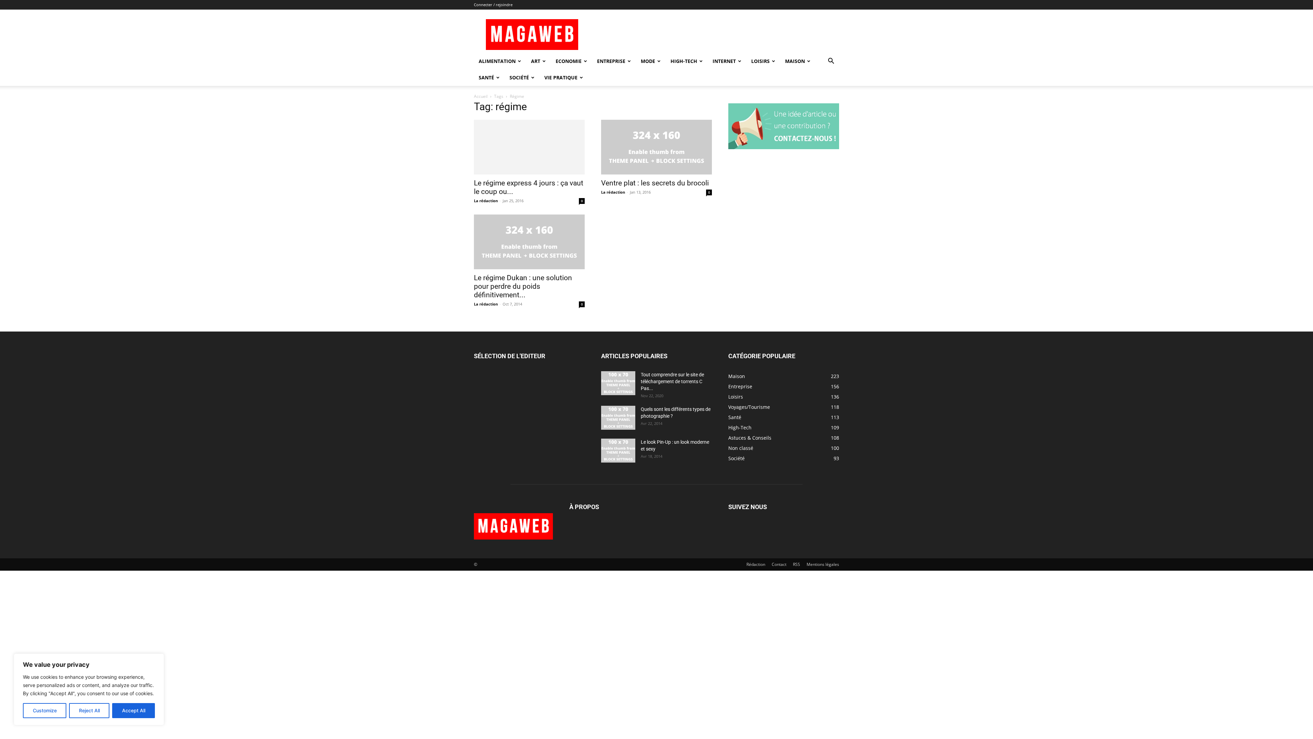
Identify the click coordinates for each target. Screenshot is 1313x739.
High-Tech (684, 61)
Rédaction (755, 564)
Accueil (481, 96)
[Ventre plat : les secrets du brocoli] (656, 147)
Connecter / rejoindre (493, 4)
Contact (779, 564)
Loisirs (760, 61)
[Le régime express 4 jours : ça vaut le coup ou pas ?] (529, 147)
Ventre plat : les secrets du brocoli (655, 183)
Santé (486, 77)
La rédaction (486, 200)
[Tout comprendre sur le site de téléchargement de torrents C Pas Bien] (618, 383)
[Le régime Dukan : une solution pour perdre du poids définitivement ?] (529, 242)
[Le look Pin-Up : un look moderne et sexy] (618, 451)
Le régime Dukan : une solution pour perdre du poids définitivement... (523, 286)
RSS (796, 564)
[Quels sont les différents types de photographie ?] (618, 418)
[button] (831, 62)
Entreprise (611, 61)
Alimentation (497, 61)
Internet (724, 61)
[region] (89, 689)
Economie (569, 61)
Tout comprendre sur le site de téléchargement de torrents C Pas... (672, 381)
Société (519, 77)
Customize (45, 710)
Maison (795, 61)
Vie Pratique (561, 77)
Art (535, 61)
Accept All (133, 710)
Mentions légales (823, 564)
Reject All (89, 710)
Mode (648, 61)
